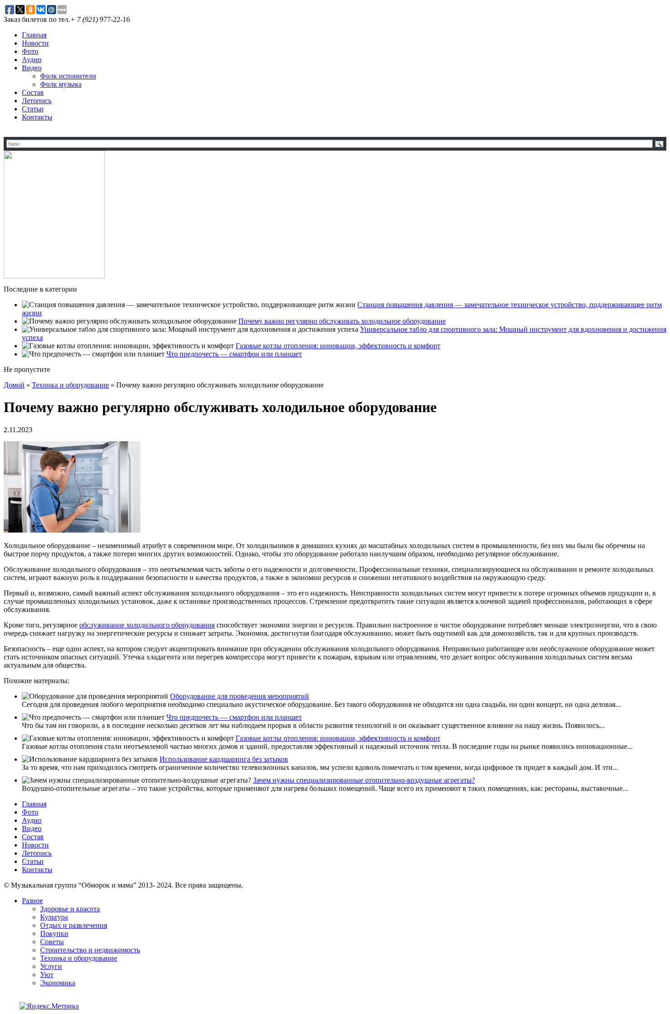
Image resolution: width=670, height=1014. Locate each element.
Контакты (37, 117)
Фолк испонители (68, 76)
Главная (34, 35)
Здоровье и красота (70, 909)
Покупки (54, 933)
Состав (33, 92)
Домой (14, 385)
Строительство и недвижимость (90, 950)
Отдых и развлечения (73, 925)
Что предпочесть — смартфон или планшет (234, 354)
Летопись (37, 101)
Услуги (51, 966)
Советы (52, 942)
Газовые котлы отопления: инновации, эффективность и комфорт (338, 346)
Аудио (31, 59)
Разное (32, 900)
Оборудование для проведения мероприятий (239, 696)
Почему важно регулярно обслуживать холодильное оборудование (342, 321)
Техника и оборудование (70, 385)
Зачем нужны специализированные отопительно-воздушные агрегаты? (364, 780)
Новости (35, 43)
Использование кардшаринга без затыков (224, 759)
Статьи (33, 109)
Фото (30, 51)
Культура (54, 917)
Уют (46, 974)
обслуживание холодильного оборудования (147, 625)
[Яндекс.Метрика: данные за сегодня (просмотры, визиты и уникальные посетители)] (49, 1006)
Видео (31, 68)
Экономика (57, 983)
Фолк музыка (61, 84)
